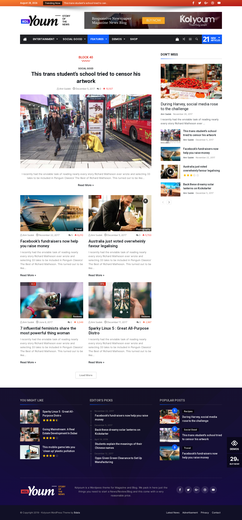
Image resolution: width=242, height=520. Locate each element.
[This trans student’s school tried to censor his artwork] (86, 131)
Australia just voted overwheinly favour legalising (116, 243)
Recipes (188, 411)
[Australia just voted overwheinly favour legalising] (119, 213)
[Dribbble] (212, 3)
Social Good (85, 68)
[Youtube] (219, 3)
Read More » (86, 185)
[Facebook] (193, 3)
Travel (78, 229)
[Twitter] (200, 3)
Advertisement (190, 512)
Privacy (205, 512)
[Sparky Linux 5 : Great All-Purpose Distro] (119, 300)
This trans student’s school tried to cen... (85, 3)
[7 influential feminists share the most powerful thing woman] (51, 300)
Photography (143, 229)
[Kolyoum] (45, 12)
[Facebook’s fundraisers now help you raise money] (51, 213)
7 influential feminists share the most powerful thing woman (48, 330)
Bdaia (77, 512)
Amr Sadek (65, 88)
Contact (216, 512)
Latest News (172, 512)
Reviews (77, 316)
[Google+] (206, 3)
